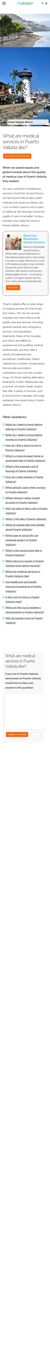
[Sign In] (42, 3)
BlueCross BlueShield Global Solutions (34, 239)
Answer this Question (18, 156)
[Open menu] (4, 3)
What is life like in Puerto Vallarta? (26, 519)
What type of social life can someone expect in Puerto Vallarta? (21, 540)
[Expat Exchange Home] (25, 3)
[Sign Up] (46, 3)
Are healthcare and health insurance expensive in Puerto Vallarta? (23, 586)
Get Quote (13, 288)
